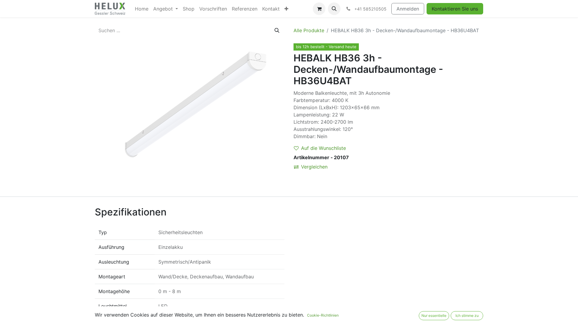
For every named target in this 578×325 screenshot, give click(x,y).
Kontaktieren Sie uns (455, 9)
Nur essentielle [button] (433, 315)
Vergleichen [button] (314, 167)
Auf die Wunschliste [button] (323, 148)
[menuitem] (141, 9)
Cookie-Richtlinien (323, 315)
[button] (334, 8)
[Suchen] (276, 30)
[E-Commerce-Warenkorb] (319, 8)
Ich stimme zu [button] (467, 315)
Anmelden (407, 9)
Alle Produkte (309, 30)
